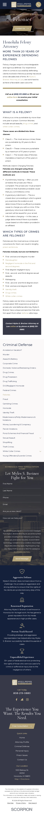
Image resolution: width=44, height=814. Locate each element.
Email (5, 504)
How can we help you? (12, 518)
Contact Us (20, 28)
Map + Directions (22, 779)
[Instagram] (27, 699)
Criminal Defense (22, 746)
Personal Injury (22, 751)
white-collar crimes (11, 127)
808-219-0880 (22, 693)
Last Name (7, 491)
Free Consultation (20, 726)
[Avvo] (22, 699)
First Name (7, 484)
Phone (6, 498)
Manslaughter (11, 260)
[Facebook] (16, 699)
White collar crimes (13, 296)
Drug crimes (10, 293)
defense (25, 313)
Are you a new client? (12, 511)
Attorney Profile (22, 742)
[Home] (21, 4)
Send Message (22, 559)
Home (22, 738)
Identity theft (10, 289)
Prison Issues (22, 755)
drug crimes (28, 123)
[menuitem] (22, 350)
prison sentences (10, 247)
